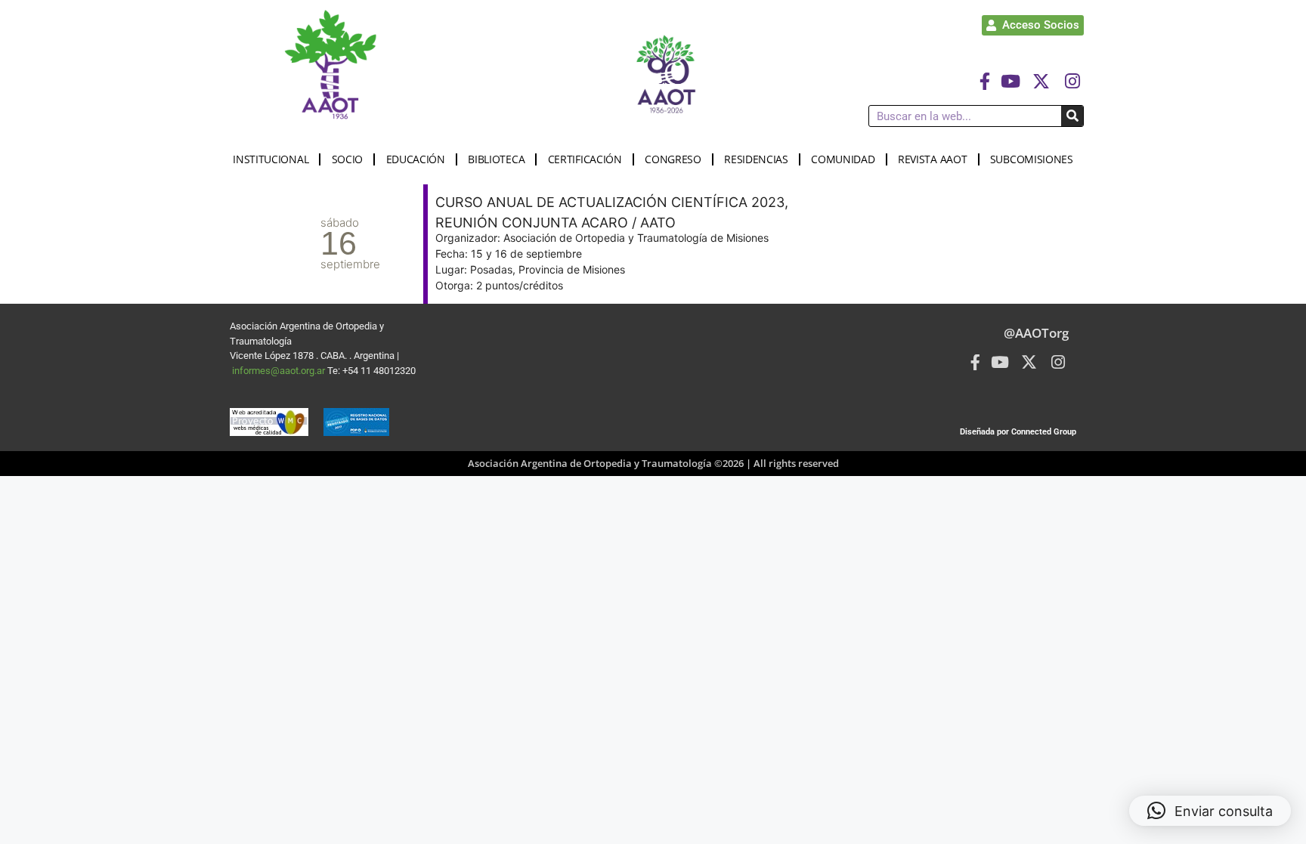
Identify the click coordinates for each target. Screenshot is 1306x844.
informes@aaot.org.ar (279, 370)
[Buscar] (1072, 116)
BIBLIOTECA (496, 159)
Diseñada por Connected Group (1018, 432)
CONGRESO (673, 159)
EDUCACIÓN (415, 159)
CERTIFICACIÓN (585, 159)
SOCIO (348, 159)
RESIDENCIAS (756, 159)
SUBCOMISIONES (1031, 159)
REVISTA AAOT (932, 159)
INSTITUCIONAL (270, 159)
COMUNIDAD (842, 159)
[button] (1210, 811)
